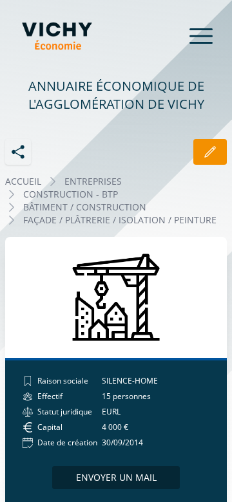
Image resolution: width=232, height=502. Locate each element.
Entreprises (93, 181)
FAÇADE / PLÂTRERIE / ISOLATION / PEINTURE (120, 220)
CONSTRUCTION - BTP (70, 194)
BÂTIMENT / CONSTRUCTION (84, 207)
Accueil (23, 181)
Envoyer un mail (116, 477)
